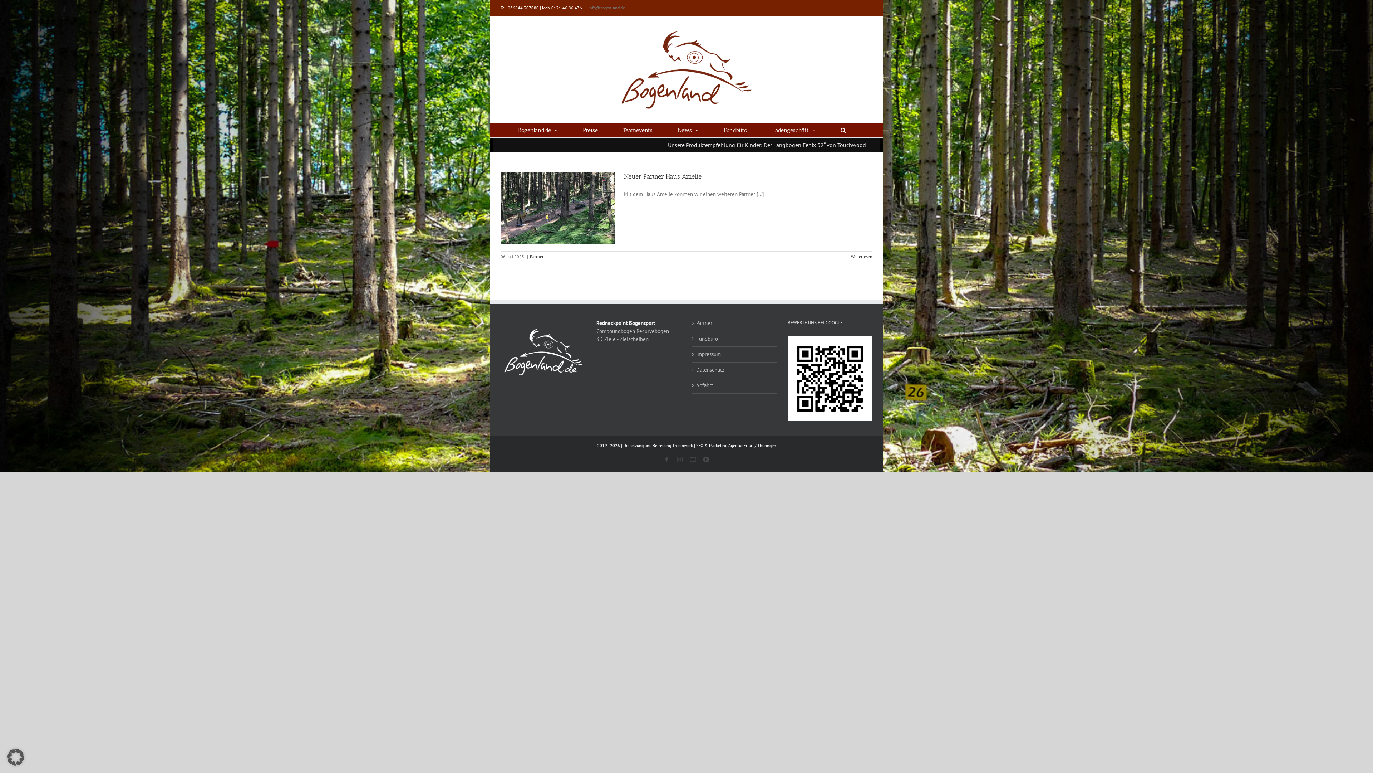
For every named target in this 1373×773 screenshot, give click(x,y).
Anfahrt (704, 385)
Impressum (708, 354)
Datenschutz (710, 369)
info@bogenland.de (607, 7)
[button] (843, 130)
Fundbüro (707, 338)
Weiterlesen (861, 256)
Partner (536, 256)
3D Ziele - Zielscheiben (622, 339)
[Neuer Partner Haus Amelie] (558, 208)
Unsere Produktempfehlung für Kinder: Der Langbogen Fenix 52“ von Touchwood (649, 145)
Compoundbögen (615, 331)
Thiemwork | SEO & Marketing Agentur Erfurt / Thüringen (724, 445)
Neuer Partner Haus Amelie (663, 176)
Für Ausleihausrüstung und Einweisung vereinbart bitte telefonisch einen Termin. (864, 145)
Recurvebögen (652, 331)
